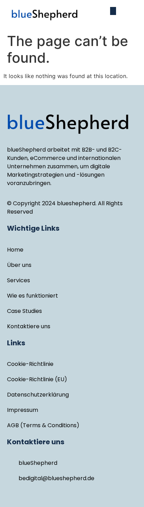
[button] (113, 11)
